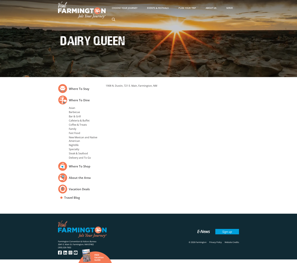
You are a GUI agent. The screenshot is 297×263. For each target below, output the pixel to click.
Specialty (74, 149)
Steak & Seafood (78, 153)
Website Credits (232, 242)
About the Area (80, 178)
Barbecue (74, 112)
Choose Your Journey (124, 7)
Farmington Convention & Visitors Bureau (77, 241)
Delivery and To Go (80, 157)
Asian (72, 108)
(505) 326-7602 (64, 247)
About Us (211, 7)
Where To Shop (79, 166)
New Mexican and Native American (83, 139)
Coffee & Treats (78, 124)
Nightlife (74, 145)
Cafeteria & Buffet (79, 120)
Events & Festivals (158, 7)
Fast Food (74, 133)
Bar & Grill (75, 116)
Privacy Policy (215, 242)
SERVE (229, 7)
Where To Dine (79, 100)
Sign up (227, 232)
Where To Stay (79, 89)
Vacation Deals (79, 189)
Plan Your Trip (187, 7)
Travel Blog (72, 197)
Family (72, 129)
